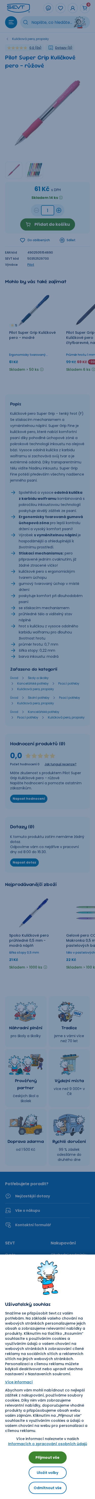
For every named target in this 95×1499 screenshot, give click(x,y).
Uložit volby (47, 1472)
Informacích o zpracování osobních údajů (47, 1443)
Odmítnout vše (48, 1487)
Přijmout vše (47, 1457)
